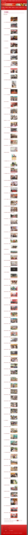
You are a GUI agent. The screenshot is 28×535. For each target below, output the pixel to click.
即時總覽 (3, 7)
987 (8, 520)
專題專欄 (10, 7)
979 (5, 521)
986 (10, 520)
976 (10, 521)
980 (21, 520)
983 (15, 520)
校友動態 (20, 7)
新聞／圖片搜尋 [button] (4, 2)
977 (8, 521)
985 (12, 520)
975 (12, 521)
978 (6, 521)
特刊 (23, 7)
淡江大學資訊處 (11, 530)
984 (14, 520)
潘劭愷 (6, 530)
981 (19, 520)
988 (6, 520)
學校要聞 (6, 7)
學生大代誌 (17, 7)
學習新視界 (13, 7)
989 (5, 520)
